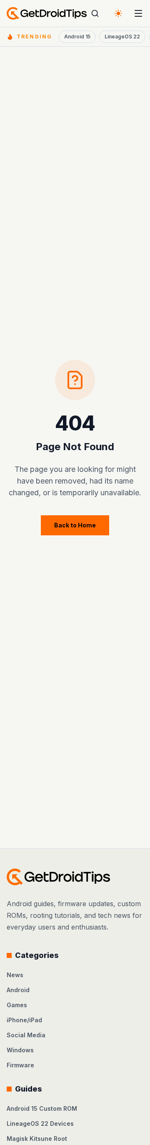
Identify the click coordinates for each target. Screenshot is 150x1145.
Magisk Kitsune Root (37, 1138)
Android (18, 989)
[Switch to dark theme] (118, 13)
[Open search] (95, 13)
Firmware (20, 1065)
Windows (20, 1050)
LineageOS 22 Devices (40, 1123)
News (15, 974)
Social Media (26, 1035)
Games (17, 1004)
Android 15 (77, 36)
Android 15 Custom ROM (42, 1108)
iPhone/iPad (24, 1019)
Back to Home (75, 525)
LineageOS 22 (122, 36)
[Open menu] (138, 13)
